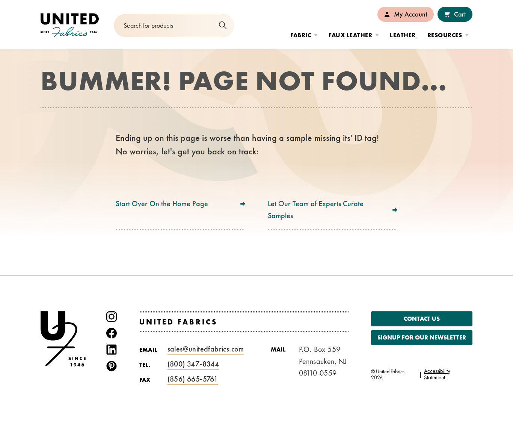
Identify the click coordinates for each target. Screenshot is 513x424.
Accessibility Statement (437, 374)
